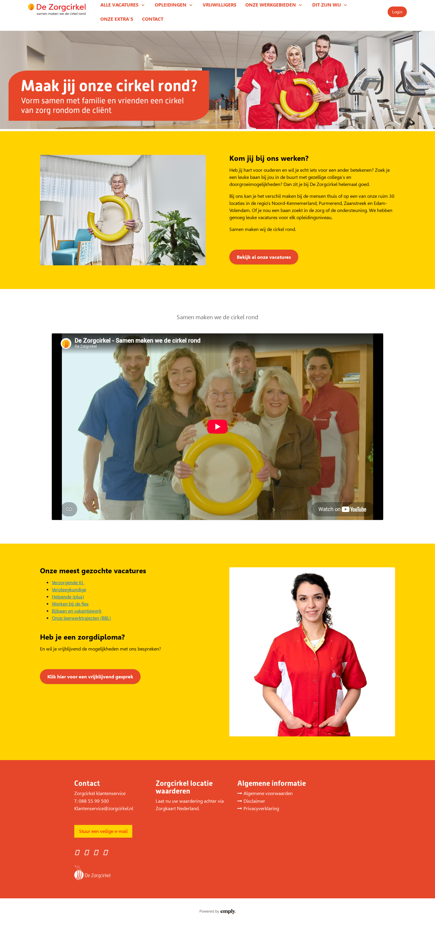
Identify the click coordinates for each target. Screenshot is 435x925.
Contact (152, 19)
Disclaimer (254, 801)
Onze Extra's (116, 19)
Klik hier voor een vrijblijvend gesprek (90, 677)
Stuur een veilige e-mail (103, 831)
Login (397, 11)
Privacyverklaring (261, 808)
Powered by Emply (217, 912)
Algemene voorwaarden (268, 793)
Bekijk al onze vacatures (264, 257)
